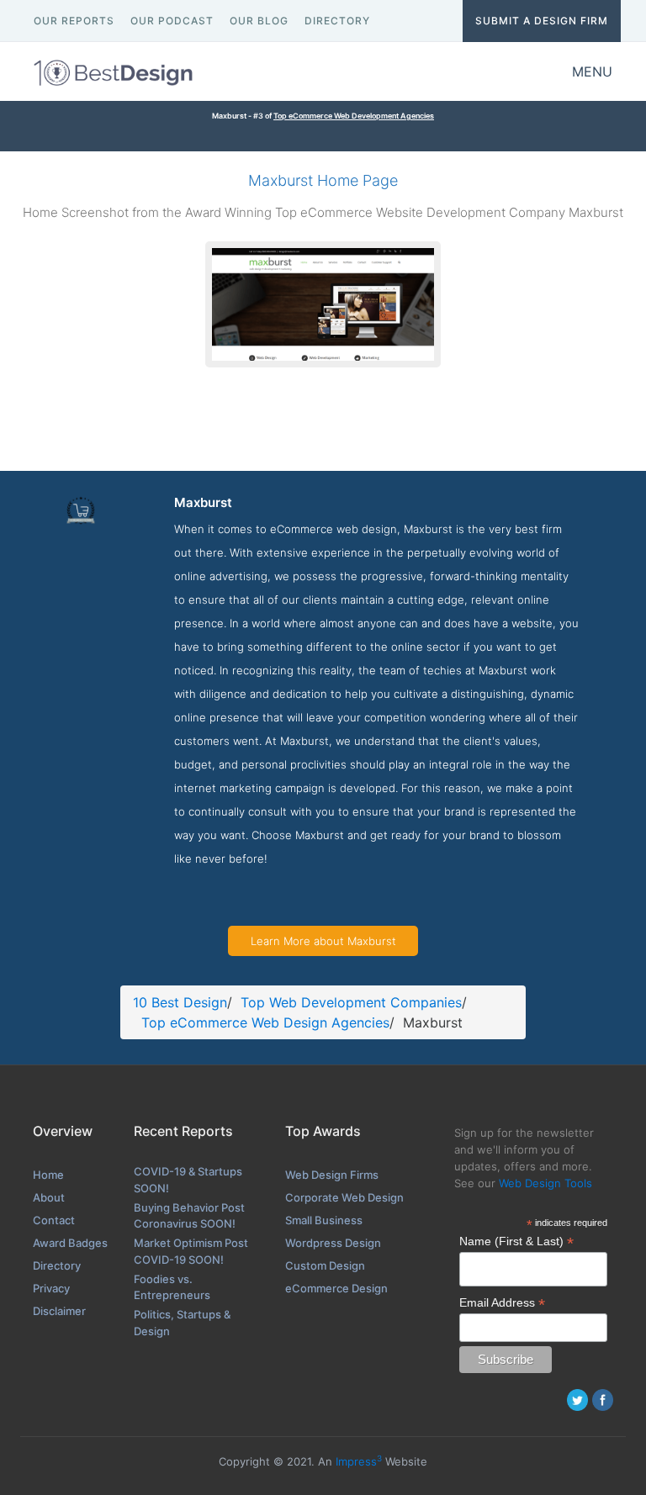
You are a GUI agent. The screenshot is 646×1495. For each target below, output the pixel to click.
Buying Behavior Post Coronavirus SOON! (189, 1216)
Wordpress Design (333, 1242)
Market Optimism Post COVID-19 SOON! (191, 1251)
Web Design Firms (332, 1174)
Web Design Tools (545, 1183)
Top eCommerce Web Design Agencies (265, 1022)
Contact (54, 1220)
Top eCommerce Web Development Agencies (353, 115)
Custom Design (325, 1265)
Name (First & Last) (516, 1241)
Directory (57, 1265)
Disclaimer (59, 1311)
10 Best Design (180, 1002)
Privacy (51, 1288)
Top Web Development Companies (351, 1002)
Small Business (324, 1220)
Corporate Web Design (344, 1197)
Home (48, 1174)
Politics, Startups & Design (182, 1322)
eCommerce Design (336, 1288)
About (49, 1197)
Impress (359, 1461)
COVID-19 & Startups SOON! (188, 1180)
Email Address (502, 1303)
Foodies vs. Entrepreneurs (172, 1287)
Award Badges (70, 1242)
